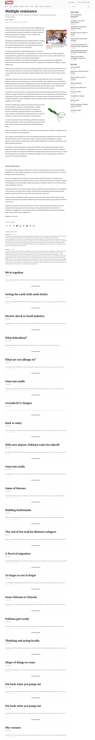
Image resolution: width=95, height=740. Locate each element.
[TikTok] (89, 2)
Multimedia (15, 6)
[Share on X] (10, 225)
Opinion (26, 6)
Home (6, 6)
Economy (42, 6)
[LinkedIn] (86, 2)
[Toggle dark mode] (88, 6)
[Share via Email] (33, 225)
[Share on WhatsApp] (23, 225)
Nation (13, 222)
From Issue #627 (18, 22)
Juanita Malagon (9, 19)
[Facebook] (78, 2)
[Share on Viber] (30, 225)
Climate (31, 6)
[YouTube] (82, 2)
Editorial (22, 6)
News (10, 6)
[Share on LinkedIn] (20, 225)
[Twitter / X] (80, 2)
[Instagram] (84, 2)
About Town (48, 6)
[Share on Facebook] (13, 225)
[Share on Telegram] (27, 225)
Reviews (36, 6)
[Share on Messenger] (17, 225)
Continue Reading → (36, 286)
